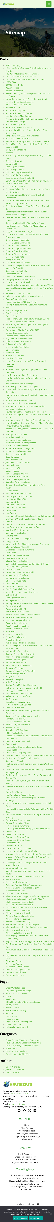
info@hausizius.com (17, 1104)
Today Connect (12, 1019)
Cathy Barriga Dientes (15, 169)
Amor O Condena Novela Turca (19, 104)
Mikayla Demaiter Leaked (17, 561)
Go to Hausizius (12, 350)
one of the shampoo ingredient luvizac (22, 592)
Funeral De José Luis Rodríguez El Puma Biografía (27, 324)
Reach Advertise (12, 1007)
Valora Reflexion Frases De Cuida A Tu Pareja (25, 876)
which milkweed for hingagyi (18, 921)
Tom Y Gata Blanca (14, 792)
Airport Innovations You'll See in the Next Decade (27, 99)
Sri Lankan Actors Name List (18, 721)
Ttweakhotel (11, 831)
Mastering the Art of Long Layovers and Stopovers (27, 544)
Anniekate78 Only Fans (16, 110)
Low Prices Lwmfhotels (16, 507)
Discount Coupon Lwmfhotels (18, 248)
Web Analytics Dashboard (17, 1027)
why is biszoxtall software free (19, 930)
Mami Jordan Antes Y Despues (18, 538)
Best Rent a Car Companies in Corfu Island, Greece (27, 141)
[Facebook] (24, 1110)
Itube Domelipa (12, 457)
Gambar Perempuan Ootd (17, 333)
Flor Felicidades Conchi (15, 313)
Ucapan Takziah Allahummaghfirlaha (21, 851)
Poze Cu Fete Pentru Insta (17, 628)
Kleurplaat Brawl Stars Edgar (18, 482)
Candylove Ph (11, 164)
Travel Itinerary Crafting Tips (18, 1054)
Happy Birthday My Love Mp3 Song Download (26, 361)
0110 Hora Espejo (13, 65)
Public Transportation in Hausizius (20, 642)
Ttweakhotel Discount (15, 834)
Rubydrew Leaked (13, 676)
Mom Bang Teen (13, 569)
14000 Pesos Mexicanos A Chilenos (21, 76)
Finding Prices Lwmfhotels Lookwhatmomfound (26, 304)
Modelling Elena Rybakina (17, 566)
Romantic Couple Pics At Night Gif (20, 671)
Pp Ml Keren (11, 631)
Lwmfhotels (11, 513)
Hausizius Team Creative (16, 993)
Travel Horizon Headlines (16, 1051)
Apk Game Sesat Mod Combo (18, 116)
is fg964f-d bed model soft (17, 445)
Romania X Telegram (14, 668)
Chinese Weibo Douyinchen (17, 175)
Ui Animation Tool (13, 1024)
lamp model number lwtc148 (18, 493)
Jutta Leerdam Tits (13, 468)
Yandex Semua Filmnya (16, 972)
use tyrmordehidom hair (16, 868)
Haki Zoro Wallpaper (14, 358)
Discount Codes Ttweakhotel (18, 245)
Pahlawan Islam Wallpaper (17, 611)
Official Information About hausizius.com (23, 1002)
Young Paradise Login (15, 975)
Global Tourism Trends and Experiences (23, 1040)
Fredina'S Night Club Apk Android (20, 321)
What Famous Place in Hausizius (20, 904)
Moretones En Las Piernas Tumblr (20, 572)
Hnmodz (9, 366)
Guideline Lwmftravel (15, 355)
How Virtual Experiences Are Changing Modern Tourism (29, 423)
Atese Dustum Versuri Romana (19, 127)
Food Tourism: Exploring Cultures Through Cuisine (27, 318)
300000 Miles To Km (14, 85)
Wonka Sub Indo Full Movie (17, 966)
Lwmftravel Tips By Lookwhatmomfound (23, 527)
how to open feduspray (16, 409)
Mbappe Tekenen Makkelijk (17, 547)
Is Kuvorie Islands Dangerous (18, 451)
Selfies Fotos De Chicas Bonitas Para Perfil (24, 688)
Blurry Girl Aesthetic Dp (16, 149)
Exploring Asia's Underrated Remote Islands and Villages (30, 285)
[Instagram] (19, 1110)
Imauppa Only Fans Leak (16, 434)
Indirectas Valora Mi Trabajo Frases (21, 442)
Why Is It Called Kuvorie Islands (19, 933)
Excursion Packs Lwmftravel (18, 282)
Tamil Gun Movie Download (18, 741)
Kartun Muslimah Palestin (17, 476)
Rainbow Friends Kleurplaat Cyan (20, 657)
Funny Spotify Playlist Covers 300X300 (22, 330)
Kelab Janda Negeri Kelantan (18, 479)
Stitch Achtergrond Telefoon (18, 724)
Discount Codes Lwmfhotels (18, 242)
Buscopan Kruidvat (14, 161)
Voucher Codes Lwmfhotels (17, 882)
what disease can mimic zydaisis (20, 902)
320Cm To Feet (12, 88)
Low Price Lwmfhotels (15, 504)
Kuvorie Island (12, 490)
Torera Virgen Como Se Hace (18, 820)
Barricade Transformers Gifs (18, 138)
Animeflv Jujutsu (13, 107)
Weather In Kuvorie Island (17, 893)
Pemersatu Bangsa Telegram (18, 620)
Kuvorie (9, 487)
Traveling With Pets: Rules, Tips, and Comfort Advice (28, 828)
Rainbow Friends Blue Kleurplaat (20, 654)
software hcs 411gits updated (18, 704)
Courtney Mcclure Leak (15, 186)
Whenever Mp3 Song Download (19, 913)
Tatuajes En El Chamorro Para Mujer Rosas (24, 747)
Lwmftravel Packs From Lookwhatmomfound (25, 524)
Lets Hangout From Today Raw (19, 496)
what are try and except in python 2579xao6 (25, 899)
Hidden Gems (11, 1048)
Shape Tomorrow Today (16, 1010)
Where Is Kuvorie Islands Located (20, 916)
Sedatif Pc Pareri (13, 682)
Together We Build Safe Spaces (19, 1021)
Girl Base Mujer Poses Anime (18, 341)
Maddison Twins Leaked (16, 533)
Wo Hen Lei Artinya (14, 964)
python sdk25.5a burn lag (17, 651)
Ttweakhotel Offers (14, 845)
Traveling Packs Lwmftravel (17, 826)
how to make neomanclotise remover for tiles (25, 406)
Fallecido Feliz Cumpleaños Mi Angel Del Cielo (25, 296)
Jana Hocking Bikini (14, 459)
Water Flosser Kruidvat (15, 890)
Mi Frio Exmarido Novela (16, 558)
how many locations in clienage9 (20, 383)
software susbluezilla (15, 707)
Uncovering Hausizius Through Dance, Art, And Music (28, 854)
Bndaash (9, 152)
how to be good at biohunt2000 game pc (23, 386)
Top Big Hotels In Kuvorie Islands (20, 795)
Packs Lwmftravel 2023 (16, 609)
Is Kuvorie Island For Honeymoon (20, 448)
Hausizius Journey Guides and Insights (22, 1045)
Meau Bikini (11, 552)
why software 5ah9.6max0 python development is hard (30, 941)
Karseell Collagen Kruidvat (17, 473)
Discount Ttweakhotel (15, 257)
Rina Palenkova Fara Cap (16, 662)
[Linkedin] (34, 1110)
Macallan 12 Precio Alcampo (18, 530)
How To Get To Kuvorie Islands (19, 400)
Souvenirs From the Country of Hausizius (23, 716)
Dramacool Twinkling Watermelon (20, 276)
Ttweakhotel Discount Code (17, 837)
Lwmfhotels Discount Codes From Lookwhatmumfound (30, 516)
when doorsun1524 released (18, 910)
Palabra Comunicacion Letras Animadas (23, 614)
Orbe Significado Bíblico (16, 597)
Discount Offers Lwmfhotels (18, 254)
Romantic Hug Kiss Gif (15, 673)
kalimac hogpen (12, 471)
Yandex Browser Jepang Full (18, 969)
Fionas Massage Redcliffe (16, 310)
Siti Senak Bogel (12, 699)
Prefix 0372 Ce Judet (14, 634)
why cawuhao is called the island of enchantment (27, 927)
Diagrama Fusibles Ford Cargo (19, 231)
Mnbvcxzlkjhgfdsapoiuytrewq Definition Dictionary (27, 564)
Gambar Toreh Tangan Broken (19, 335)
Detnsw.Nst (11, 228)
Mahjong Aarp (12, 535)
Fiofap (8, 307)
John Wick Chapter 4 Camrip (18, 462)
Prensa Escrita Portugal (15, 637)
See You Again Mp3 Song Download (21, 685)
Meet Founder (12, 999)
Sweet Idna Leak (13, 727)
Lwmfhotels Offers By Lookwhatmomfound (24, 519)
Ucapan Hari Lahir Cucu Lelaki (19, 848)
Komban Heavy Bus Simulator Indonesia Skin (25, 485)
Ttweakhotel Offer (13, 842)
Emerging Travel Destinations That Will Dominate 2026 (29, 279)
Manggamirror (12, 541)
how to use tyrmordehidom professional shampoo (27, 420)
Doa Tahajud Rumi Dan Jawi (18, 262)
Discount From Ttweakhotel (18, 251)
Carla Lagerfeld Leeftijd (15, 166)
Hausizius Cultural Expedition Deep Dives (23, 1042)
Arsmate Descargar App (16, 124)
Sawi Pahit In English (14, 679)
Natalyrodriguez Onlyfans (17, 575)
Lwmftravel (10, 521)
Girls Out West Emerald (16, 344)
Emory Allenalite (13, 1067)
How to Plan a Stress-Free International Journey (26, 412)
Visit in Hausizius (13, 879)
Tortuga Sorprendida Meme (17, 823)
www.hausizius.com (19, 1093)
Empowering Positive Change (18, 990)
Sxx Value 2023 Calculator (17, 730)
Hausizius (10, 364)
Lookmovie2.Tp (12, 502)
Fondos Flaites (12, 316)
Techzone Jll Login (13, 750)
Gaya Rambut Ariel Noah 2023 (19, 338)
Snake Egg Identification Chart (18, 702)
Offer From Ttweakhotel (16, 581)
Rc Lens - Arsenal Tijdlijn (16, 659)
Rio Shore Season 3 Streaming (19, 665)
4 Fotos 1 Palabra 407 (15, 90)
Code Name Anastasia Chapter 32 (20, 178)
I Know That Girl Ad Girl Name (19, 426)
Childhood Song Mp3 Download (19, 172)
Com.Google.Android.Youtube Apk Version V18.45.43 (29, 181)
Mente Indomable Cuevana (17, 555)
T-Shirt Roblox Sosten (15, 733)
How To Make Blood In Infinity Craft (21, 403)
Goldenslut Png (12, 352)
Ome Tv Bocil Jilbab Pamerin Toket (21, 589)
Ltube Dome (11, 510)
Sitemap (9, 1013)
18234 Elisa (11, 82)
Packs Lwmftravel (13, 606)
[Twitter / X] (29, 1110)
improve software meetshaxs (18, 440)
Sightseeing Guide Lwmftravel (18, 696)
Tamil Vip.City (11, 744)
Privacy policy (35, 1218)
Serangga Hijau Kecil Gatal (17, 690)
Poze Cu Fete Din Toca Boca (18, 626)
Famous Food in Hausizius (17, 299)
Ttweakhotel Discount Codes (18, 840)
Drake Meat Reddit (14, 273)
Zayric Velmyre (12, 1072)
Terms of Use (11, 1016)
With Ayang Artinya (14, 961)
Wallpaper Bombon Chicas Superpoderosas (24, 885)
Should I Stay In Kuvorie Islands (19, 693)
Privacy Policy (12, 1004)
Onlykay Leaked (12, 595)
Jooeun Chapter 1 (13, 465)
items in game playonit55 (17, 454)
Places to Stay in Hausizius (17, 623)
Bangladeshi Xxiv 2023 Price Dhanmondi (23, 135)
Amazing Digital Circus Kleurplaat (20, 102)
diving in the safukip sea (16, 259)
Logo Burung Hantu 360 (16, 499)
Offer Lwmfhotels (13, 583)
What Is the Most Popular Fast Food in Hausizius (26, 907)
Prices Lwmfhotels (13, 640)
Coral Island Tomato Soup (17, 183)
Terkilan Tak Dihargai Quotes (18, 752)
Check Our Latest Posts (15, 988)
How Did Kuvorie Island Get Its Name (22, 375)
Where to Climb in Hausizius (18, 919)
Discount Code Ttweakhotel (17, 240)
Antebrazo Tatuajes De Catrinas (19, 113)
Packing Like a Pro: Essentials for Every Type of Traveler (29, 603)
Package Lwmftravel (14, 600)
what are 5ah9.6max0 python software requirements (28, 896)
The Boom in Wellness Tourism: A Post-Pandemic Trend (30, 755)
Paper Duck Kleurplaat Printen (19, 617)
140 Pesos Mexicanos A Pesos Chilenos (22, 73)
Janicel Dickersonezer (15, 1069)
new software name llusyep (17, 578)
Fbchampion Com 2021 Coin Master (21, 302)
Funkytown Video (13, 327)
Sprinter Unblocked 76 (15, 718)
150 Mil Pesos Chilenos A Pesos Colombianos (25, 79)
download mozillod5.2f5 (16, 271)
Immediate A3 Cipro (14, 437)
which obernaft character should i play (22, 924)
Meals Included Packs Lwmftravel (20, 549)
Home (8, 996)
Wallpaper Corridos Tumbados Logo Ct (22, 887)
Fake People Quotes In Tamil (18, 293)
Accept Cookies (20, 1218)
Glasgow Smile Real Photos (17, 347)
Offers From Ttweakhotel (16, 586)
